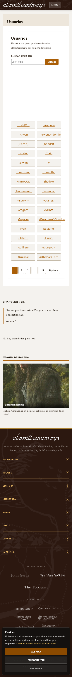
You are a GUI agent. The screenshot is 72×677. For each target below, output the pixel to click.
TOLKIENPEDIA (11, 459)
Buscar (52, 62)
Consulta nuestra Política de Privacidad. (36, 643)
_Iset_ (48, 153)
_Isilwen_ (23, 162)
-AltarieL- (48, 200)
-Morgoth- (48, 247)
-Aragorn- (23, 210)
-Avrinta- (48, 210)
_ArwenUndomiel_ (49, 134)
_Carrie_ (23, 144)
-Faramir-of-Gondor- (49, 219)
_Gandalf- (49, 144)
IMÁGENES (8, 552)
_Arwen (23, 134)
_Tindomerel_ (23, 191)
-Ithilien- (23, 247)
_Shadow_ (48, 181)
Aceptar (36, 651)
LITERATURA (9, 499)
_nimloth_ (48, 172)
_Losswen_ (23, 172)
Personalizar (36, 660)
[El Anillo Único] (24, 5)
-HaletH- (23, 238)
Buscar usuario (21, 56)
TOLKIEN (7, 472)
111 (42, 270)
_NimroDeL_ (23, 181)
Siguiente (53, 270)
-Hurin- (48, 238)
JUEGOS (7, 525)
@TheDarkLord (48, 257)
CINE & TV (8, 486)
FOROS (6, 512)
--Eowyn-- (23, 200)
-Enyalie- (23, 219)
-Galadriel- (48, 228)
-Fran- (23, 228)
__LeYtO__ (23, 125)
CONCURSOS (9, 538)
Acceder (55, 4)
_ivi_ (49, 162)
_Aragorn (49, 125)
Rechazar (36, 668)
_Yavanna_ (48, 191)
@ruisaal (23, 257)
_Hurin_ (23, 153)
